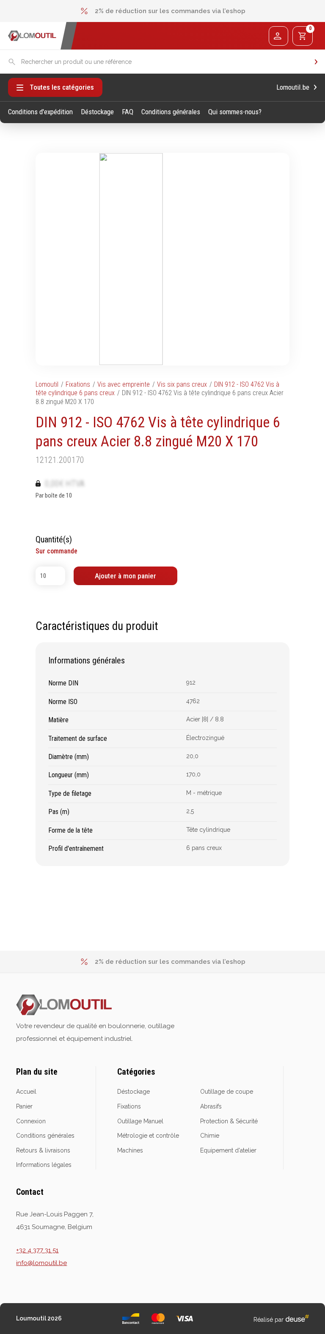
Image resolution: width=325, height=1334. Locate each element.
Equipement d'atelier (228, 1150)
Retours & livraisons (43, 1150)
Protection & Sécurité (229, 1121)
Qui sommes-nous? (235, 112)
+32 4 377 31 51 (37, 1250)
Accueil (26, 1091)
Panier (24, 1106)
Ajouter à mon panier (125, 576)
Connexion (31, 1121)
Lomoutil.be (292, 87)
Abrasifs (211, 1106)
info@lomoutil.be (41, 1263)
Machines (130, 1150)
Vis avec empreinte (123, 384)
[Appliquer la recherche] (316, 62)
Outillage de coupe (226, 1091)
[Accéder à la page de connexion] (278, 36)
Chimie (209, 1135)
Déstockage (97, 112)
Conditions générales (170, 112)
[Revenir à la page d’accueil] (32, 35)
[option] (162, 11)
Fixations (78, 384)
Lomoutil (47, 384)
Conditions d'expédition (40, 112)
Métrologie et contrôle (148, 1135)
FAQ (127, 112)
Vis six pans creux (182, 384)
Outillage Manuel (140, 1121)
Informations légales (44, 1164)
